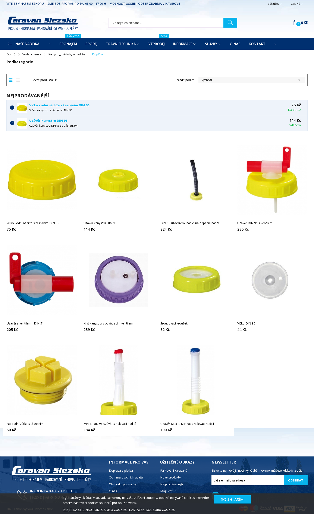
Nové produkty (170, 477)
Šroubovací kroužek (174, 323)
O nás (113, 491)
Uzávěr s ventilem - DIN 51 (25, 323)
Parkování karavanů (174, 470)
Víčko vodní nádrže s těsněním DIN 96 (59, 105)
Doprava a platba (121, 470)
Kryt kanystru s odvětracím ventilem (108, 323)
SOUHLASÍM (232, 499)
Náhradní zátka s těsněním (25, 424)
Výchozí (251, 80)
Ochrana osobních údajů (126, 477)
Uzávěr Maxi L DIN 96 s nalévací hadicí (187, 424)
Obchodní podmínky (122, 484)
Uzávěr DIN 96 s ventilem (255, 223)
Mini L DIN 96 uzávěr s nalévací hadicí (110, 424)
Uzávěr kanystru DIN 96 (48, 120)
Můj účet (166, 491)
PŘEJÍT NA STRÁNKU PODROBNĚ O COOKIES (95, 510)
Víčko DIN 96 (246, 323)
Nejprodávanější (171, 484)
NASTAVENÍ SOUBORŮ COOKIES (152, 510)
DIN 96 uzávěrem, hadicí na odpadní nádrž (189, 223)
